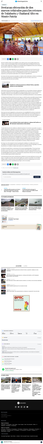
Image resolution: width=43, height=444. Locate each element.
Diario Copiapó (21, 424)
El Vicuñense (20, 429)
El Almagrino (3, 424)
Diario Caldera (14, 424)
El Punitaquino (16, 430)
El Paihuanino (25, 429)
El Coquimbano (14, 429)
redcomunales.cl (4, 414)
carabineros (12, 184)
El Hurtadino (37, 429)
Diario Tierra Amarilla (28, 424)
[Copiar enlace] (18, 59)
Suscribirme (37, 176)
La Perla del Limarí (10, 430)
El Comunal (3, 429)
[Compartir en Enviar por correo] (15, 59)
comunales (18, 184)
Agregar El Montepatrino (35, 20)
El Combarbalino (23, 430)
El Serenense (8, 429)
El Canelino (29, 430)
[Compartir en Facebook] (8, 59)
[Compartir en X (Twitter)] (10, 59)
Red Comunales (5, 20)
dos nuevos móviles (25, 184)
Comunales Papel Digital (5, 436)
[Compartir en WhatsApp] (13, 59)
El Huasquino (8, 425)
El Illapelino (34, 430)
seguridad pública (5, 185)
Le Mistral (18, 436)
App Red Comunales (34, 436)
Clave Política (13, 436)
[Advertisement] (21, 238)
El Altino (34, 424)
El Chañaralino (9, 424)
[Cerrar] (41, 442)
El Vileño (8, 431)
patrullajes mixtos (34, 184)
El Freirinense (13, 425)
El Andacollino (31, 429)
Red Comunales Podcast (25, 436)
